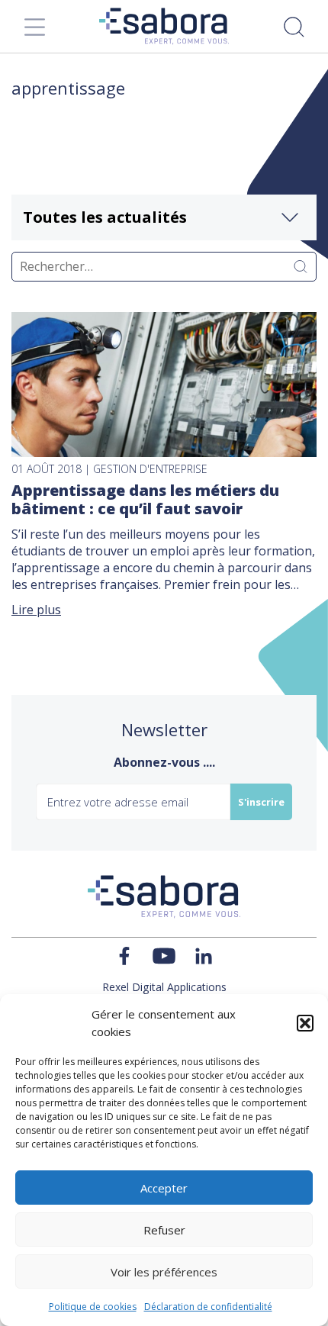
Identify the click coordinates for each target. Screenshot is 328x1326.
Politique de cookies (93, 1306)
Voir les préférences (164, 1271)
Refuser (164, 1229)
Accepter (164, 1188)
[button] (305, 1023)
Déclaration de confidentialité (208, 1306)
